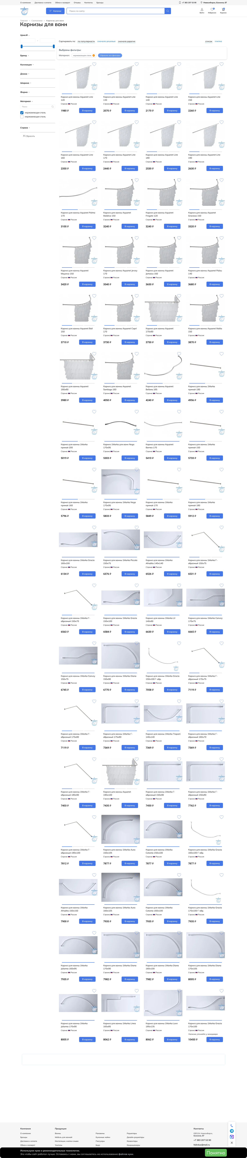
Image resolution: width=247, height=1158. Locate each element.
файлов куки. (126, 1154)
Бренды (99, 2)
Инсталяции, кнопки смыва (66, 1141)
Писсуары (100, 1141)
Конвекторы (132, 1141)
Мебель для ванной (63, 1137)
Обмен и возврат (62, 2)
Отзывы (77, 2)
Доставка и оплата (43, 2)
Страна (24, 127)
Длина (23, 73)
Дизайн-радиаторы (135, 1137)
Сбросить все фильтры (110, 55)
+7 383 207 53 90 (202, 1140)
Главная (24, 20)
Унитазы (58, 1145)
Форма (24, 92)
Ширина (24, 83)
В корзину (87, 110)
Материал (25, 101)
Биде (98, 1145)
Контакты (88, 2)
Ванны (58, 1133)
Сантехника (37, 20)
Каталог (57, 11)
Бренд (23, 55)
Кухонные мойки (103, 1137)
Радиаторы (132, 1133)
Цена (24, 35)
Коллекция (26, 64)
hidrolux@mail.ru (202, 1144)
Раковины (100, 1133)
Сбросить (30, 136)
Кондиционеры (133, 1145)
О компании (25, 2)
